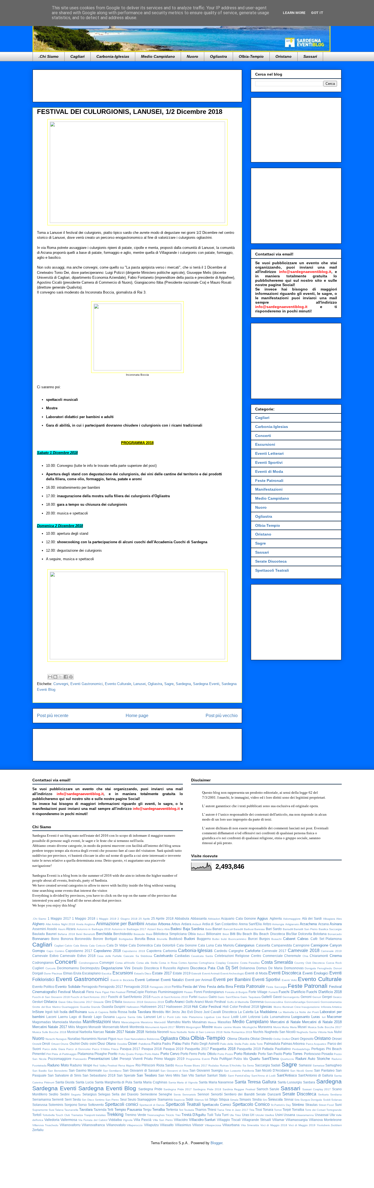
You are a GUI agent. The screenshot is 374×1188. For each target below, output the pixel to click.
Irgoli (49, 1012)
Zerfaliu (38, 1130)
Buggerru (204, 938)
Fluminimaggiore (170, 992)
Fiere (98, 992)
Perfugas (318, 1049)
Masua (212, 1022)
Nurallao (74, 1038)
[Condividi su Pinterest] (71, 677)
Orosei (337, 1038)
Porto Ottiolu (207, 1053)
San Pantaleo (324, 1070)
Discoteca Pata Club (207, 968)
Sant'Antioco (287, 1075)
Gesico (337, 997)
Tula (217, 1115)
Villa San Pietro (163, 1119)
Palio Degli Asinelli (205, 1043)
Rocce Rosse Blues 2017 (191, 1065)
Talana (59, 1109)
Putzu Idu (241, 1058)
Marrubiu (174, 1022)
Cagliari (77, 56)
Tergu (147, 1109)
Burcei (253, 938)
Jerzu (176, 1012)
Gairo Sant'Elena (228, 997)
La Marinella (286, 1012)
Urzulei (259, 1115)
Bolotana (320, 934)
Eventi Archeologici (232, 973)
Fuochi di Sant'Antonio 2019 (169, 997)
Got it (317, 13)
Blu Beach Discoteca (269, 934)
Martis (186, 1022)
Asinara (336, 924)
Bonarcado (335, 934)
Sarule (274, 1089)
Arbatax (151, 924)
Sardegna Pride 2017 (177, 1089)
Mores (180, 1027)
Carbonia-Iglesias (112, 56)
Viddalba (115, 1119)
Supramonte (40, 1109)
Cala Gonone (187, 945)
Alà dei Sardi (312, 918)
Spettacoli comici (121, 1104)
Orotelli (36, 1043)
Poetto (112, 1053)
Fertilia (177, 986)
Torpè (287, 1109)
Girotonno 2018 (133, 1001)
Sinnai (289, 1099)
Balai (208, 929)
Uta (332, 1115)
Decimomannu (68, 968)
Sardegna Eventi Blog (107, 1088)
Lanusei (139, 684)
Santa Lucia (85, 1082)
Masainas (199, 1022)
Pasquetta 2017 (197, 1049)
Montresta (137, 1027)
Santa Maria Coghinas (150, 1082)
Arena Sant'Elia (250, 924)
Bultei (215, 938)
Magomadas (41, 1022)
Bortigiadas (126, 938)
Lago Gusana (104, 1017)
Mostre (207, 1027)
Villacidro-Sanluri (202, 1120)
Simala (234, 1099)
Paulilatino (283, 1049)
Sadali (275, 1065)
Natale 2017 (114, 1032)
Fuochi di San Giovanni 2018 (51, 997)
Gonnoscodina (273, 1001)
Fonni (198, 992)
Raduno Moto (57, 1065)
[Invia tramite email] (50, 677)
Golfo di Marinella (238, 1001)
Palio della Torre (252, 1043)
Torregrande (334, 1109)
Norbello (182, 1032)
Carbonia (170, 951)
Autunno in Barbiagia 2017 (129, 929)
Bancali (228, 929)
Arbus (175, 924)
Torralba (298, 1109)
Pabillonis (145, 1043)
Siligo (213, 1099)
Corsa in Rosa (168, 962)
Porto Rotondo (245, 1054)
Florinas (151, 992)
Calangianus (245, 945)
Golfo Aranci (175, 1002)
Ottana (111, 1043)
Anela (80, 924)
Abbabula (182, 918)
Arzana (323, 924)
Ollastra (243, 1038)
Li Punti (168, 1017)
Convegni (60, 684)
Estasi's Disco (142, 973)
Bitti (232, 934)
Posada (327, 1053)
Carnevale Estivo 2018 (77, 955)
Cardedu (220, 951)
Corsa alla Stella (147, 962)
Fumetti (273, 992)
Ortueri (55, 1043)
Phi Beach (334, 1049)
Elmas (68, 973)
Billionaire (213, 934)
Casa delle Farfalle (109, 955)
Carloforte (252, 951)
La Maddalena (266, 1012)
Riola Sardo (165, 1065)
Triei (177, 1115)
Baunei (51, 934)
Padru (166, 1043)
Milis (71, 1027)
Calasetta (263, 945)
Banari (217, 929)
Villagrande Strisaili (256, 1119)
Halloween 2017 (152, 1006)
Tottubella (48, 1115)
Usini (279, 1115)
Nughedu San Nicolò (280, 1032)
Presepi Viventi (131, 1058)
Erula (77, 973)
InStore (38, 1012)
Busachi (276, 938)
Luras (315, 1017)
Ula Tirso (235, 1115)
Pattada (268, 1049)
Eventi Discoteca (284, 973)
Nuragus (61, 1038)
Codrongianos (43, 962)
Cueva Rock (334, 962)
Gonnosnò (313, 1001)
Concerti (263, 435)
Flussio (188, 992)
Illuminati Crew (291, 1006)
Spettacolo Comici (216, 1105)
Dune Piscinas (53, 973)
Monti (124, 1027)
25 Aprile (144, 918)
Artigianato (292, 924)
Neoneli (163, 1032)
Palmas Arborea (293, 1043)
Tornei (278, 1109)
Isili (56, 1012)
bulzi (224, 938)
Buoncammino (237, 938)
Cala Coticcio (97, 945)
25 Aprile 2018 (162, 918)
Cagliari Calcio (63, 945)
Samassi (305, 1065)
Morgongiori (193, 1027)
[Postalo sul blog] (55, 677)
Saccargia (262, 1065)
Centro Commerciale (267, 955)
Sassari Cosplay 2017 (316, 1089)
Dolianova (247, 968)
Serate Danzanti (268, 1094)
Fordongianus (213, 992)
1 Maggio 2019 (106, 918)
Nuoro (192, 56)
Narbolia (85, 1032)
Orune (64, 1043)
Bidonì (201, 934)
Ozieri (132, 1044)
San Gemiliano (112, 1070)
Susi (51, 1109)
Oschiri (75, 1043)
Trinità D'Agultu (194, 1115)
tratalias (101, 1115)
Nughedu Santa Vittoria (311, 1032)
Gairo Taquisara (250, 997)
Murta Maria (289, 1027)
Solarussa (39, 1104)
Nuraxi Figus (106, 1038)
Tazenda (100, 1109)
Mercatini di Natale (285, 1022)
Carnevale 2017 (274, 951)
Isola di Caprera (98, 1012)
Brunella (162, 938)
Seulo (132, 1099)
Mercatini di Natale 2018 (322, 1022)
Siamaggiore (146, 1099)
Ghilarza (50, 1002)
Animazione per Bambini (120, 923)
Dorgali (37, 973)
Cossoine (233, 962)
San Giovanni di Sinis (174, 1070)
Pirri (48, 1053)
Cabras (303, 939)
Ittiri (168, 1012)
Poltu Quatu (126, 1053)
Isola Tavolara (139, 1012)
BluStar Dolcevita (299, 934)
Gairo (213, 997)
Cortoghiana (206, 962)
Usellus (269, 1115)
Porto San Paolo (270, 1053)
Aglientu (276, 918)
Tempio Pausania (128, 1110)
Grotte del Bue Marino (46, 1006)
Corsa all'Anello (125, 962)
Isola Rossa (118, 1012)
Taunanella (71, 1109)
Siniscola (275, 1099)
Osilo (84, 1043)
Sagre (169, 684)
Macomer (334, 1017)
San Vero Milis (169, 1075)
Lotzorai (254, 1017)
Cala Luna (206, 945)
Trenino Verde (135, 1115)
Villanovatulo (116, 1125)
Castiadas (182, 955)
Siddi (189, 1099)
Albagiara (329, 918)
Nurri (120, 1038)
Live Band (222, 1017)
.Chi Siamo (49, 56)
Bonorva (67, 938)
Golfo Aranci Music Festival (206, 1001)
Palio (186, 1043)
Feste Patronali (269, 480)
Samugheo (333, 1065)
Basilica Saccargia (330, 929)
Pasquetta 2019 (249, 1049)
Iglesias (266, 1007)
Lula (265, 1017)
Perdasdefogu (301, 1049)
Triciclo (170, 1115)
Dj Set (232, 967)
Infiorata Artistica (331, 1006)
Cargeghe (236, 951)
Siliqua (224, 1099)
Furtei (193, 997)
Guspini (119, 1006)
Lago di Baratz (80, 1017)
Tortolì (36, 1115)
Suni (338, 1104)
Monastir (94, 1027)
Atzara (71, 929)
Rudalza (213, 1065)
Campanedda (281, 945)
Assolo (52, 929)
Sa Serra (248, 1065)
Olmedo (266, 1038)
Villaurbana (231, 1125)
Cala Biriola (80, 945)
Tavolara (86, 1110)
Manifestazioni (269, 489)
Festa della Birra (220, 987)
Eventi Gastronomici (86, 684)
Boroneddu (83, 938)
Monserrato (110, 1027)
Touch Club (63, 1115)
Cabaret (289, 939)
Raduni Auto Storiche (312, 1059)
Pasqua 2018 (152, 1049)
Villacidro (181, 1119)
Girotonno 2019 (154, 1001)
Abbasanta (199, 918)
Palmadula (272, 1043)
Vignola (128, 1119)
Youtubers (323, 1125)
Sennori (203, 1094)
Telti (110, 1109)
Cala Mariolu (224, 945)
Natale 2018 (134, 1032)
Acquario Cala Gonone (238, 918)
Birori (226, 934)
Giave (62, 1001)
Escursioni (265, 444)
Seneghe (165, 1094)
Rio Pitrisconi (145, 1065)
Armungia (278, 924)
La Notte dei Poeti (307, 1012)
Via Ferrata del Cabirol (92, 1119)
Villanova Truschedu (45, 1125)
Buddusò (175, 938)
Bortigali (111, 938)
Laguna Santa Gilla (129, 1017)
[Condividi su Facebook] (65, 677)
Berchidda (104, 934)
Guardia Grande (90, 1006)
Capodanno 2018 (107, 951)
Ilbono (277, 1006)
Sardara (309, 1082)
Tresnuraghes (156, 1115)
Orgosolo (306, 1038)
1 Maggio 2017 (59, 918)
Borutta (140, 938)
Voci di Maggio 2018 (273, 1125)
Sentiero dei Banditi (239, 1094)
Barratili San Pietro (306, 929)
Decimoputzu (90, 968)
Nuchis (258, 1032)
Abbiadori (214, 918)
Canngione (301, 945)
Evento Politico (43, 986)
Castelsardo (163, 956)
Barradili (288, 929)
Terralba (158, 1110)
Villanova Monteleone (325, 1119)
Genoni (306, 997)
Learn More (294, 13)
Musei (302, 1027)
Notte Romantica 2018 (238, 1032)
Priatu (148, 1058)
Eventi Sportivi (269, 462)
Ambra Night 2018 (63, 924)
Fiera (90, 992)
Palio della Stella (230, 1043)
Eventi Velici (289, 980)
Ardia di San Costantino (220, 924)
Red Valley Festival (105, 1065)
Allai (48, 924)
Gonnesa (257, 1001)
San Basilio (39, 1070)
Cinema (336, 956)
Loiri (243, 1017)
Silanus (199, 1099)
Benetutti (89, 934)
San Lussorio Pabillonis (239, 1070)
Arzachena (308, 924)
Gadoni (203, 997)
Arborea (164, 924)
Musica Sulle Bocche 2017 (325, 1027)
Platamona (85, 1053)
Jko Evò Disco (192, 1012)
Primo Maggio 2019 (169, 1058)
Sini (265, 1099)
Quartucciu (287, 1058)
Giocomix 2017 (82, 1001)
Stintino (298, 1105)
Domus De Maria (269, 968)
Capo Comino (55, 951)
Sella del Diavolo (125, 1094)
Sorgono (70, 1104)
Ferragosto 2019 (160, 986)
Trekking (115, 1114)
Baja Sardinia (193, 929)
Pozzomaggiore (59, 1058)
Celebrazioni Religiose (232, 955)
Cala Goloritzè (165, 945)
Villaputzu (151, 1125)
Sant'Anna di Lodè (263, 1075)
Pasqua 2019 (173, 1049)
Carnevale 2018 (304, 950)
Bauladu (38, 934)
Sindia (257, 1099)
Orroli (46, 1043)
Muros (277, 1027)
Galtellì (266, 997)
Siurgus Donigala (311, 1099)
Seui (123, 1099)
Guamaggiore (70, 1006)
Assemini (39, 929)
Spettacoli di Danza (152, 1104)
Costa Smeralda (277, 962)
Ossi (101, 1044)
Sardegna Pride (150, 1089)
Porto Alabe (152, 1053)
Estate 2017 (161, 973)
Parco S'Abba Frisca (105, 1049)
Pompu (139, 1053)
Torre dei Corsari (315, 1109)
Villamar (278, 1119)
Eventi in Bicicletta (122, 980)
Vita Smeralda (250, 1125)
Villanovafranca (93, 1125)
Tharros (200, 1109)
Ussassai (322, 1115)
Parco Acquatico (316, 1043)
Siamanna (165, 1099)
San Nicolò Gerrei (301, 1070)
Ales (339, 918)
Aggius (262, 918)
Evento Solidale (67, 987)
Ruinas (224, 1065)
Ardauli (196, 924)
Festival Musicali (71, 992)
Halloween (133, 1006)
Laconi (51, 1017)
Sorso (82, 1104)
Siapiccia (179, 1099)
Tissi (258, 1109)
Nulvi (338, 1032)
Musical (73, 1032)
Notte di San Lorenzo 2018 (205, 1032)
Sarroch (262, 1089)
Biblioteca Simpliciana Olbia (174, 934)
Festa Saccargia (276, 986)
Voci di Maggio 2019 (302, 1125)
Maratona (147, 1022)
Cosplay (221, 962)
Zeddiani (336, 1125)
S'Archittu (235, 1065)
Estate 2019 (182, 973)
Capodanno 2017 (78, 951)
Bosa (151, 939)
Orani (295, 1038)
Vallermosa (69, 1119)
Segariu (76, 1094)
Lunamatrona (280, 1017)
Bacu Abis (163, 929)
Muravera (265, 1027)
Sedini (65, 1094)
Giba (70, 1001)
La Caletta (246, 1012)
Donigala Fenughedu (318, 968)
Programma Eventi (198, 1058)
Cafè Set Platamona (326, 938)
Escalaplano (91, 973)
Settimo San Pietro (107, 1099)
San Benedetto (58, 1070)
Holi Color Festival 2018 (241, 1006)
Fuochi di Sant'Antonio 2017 (89, 997)
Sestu (77, 1099)
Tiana (220, 1109)
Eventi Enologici (315, 973)
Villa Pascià (142, 1119)
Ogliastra (218, 56)
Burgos (264, 938)
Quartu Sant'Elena (264, 1059)
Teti (181, 1109)
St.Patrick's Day (281, 1104)
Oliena (232, 1038)
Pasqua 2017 (130, 1049)
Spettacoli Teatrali (272, 570)
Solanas (336, 1099)
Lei (159, 1017)
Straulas (311, 1104)
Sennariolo (189, 1094)
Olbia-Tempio (251, 56)
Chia (305, 955)
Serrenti (58, 1099)
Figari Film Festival (113, 992)
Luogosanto (300, 1017)
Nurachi (50, 1038)
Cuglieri (38, 968)
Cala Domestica (141, 945)
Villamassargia (297, 1119)
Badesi (176, 929)
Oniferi (286, 1038)
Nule (330, 1032)
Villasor (197, 1125)
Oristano (283, 56)
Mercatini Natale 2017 (49, 1027)
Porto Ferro (188, 1053)
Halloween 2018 (178, 1006)
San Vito (187, 1075)
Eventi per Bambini (232, 979)
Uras (245, 1115)
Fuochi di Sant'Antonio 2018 (129, 997)
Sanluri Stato (216, 1075)
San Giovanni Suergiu (206, 1070)
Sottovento (96, 1104)
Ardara (186, 924)
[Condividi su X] (60, 677)
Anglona (89, 924)
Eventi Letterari (269, 453)
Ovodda (122, 1043)
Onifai (277, 1038)
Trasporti (89, 1115)
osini (93, 1043)
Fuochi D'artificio (292, 992)
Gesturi (37, 1001)
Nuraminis (89, 1038)
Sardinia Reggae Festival (239, 1089)
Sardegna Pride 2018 (207, 1089)
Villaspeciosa (213, 1125)
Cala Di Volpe (117, 945)
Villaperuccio (135, 1125)
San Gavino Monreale (85, 1070)
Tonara (268, 1109)
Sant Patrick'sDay (239, 1075)
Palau (176, 1044)
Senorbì (217, 1094)
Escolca (106, 973)
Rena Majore (126, 1065)
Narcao (98, 1032)
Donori (337, 968)
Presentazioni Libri (103, 1059)
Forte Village (258, 992)
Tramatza (77, 1115)
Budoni (189, 939)
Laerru (63, 1017)
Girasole (98, 1001)
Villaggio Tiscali (229, 1119)
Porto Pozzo (225, 1053)
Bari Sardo (274, 929)
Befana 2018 (66, 934)
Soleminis (55, 1104)
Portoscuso (312, 1053)
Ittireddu (158, 1012)
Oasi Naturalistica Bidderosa (142, 1038)
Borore (98, 938)
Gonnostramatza (331, 1001)
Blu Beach (244, 934)
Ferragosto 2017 (111, 986)
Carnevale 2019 (331, 951)
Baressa (259, 929)
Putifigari (225, 1058)
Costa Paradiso (250, 962)
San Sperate (126, 1075)
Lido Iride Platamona (189, 1017)
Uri (252, 1115)
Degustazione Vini (115, 968)
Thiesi (211, 1109)
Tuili (210, 1115)
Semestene (148, 1094)
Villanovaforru (70, 1125)
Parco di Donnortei (78, 1049)
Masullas (224, 1022)
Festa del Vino (194, 987)
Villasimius (183, 1125)
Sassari (310, 56)
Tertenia (172, 1109)
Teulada (189, 1109)
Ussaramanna (305, 1115)
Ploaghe (100, 1053)
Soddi (326, 1099)
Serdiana (336, 1094)
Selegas (104, 1094)
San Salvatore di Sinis (64, 1075)
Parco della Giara (53, 1049)
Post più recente (52, 715)
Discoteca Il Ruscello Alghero (166, 968)
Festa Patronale (249, 986)
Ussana (289, 1115)
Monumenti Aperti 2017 (160, 1027)
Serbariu (323, 1094)
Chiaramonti (319, 955)
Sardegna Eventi (206, 684)
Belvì (79, 934)
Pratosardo (80, 1058)
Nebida (150, 1032)
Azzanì (151, 929)
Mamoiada (60, 1022)
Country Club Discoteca (309, 962)
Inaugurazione (310, 1006)
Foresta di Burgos (236, 992)
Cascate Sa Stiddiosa (137, 955)
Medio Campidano (158, 56)
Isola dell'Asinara (73, 1012)
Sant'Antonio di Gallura (315, 1075)
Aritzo (267, 924)
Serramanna (41, 1099)
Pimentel (38, 1053)
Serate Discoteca (271, 561)
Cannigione (319, 945)
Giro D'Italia (113, 1001)
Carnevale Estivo (45, 955)
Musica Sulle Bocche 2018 (49, 1032)
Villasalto (167, 1125)
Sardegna (183, 684)
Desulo (137, 968)
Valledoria (51, 1119)
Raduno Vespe (81, 1065)
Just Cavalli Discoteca (220, 1012)
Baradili (238, 929)
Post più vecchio (222, 715)
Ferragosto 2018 (136, 986)
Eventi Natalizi (172, 980)
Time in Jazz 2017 (236, 1109)
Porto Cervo (169, 1054)
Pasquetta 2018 (222, 1049)
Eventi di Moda (269, 471)
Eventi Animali (211, 973)
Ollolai (255, 1038)
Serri (68, 1099)
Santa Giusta (65, 1082)
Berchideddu (123, 934)
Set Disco (88, 1099)
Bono (55, 938)
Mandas (75, 1022)
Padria (156, 1043)
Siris (297, 1099)
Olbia (184, 1038)
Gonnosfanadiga (295, 1001)
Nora (173, 1032)
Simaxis (245, 1099)
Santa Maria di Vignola (183, 1082)
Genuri (316, 997)
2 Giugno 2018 (127, 918)
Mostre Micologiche (245, 1027)
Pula (214, 1058)
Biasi (149, 934)
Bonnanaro (40, 939)
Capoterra (154, 951)
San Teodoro (147, 1075)
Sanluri (200, 1075)
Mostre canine (223, 1027)
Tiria (251, 1109)
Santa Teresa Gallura (255, 1082)
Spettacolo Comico (251, 1104)
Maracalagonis (130, 1022)
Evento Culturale (118, 684)
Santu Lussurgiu (290, 1082)
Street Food (326, 1104)
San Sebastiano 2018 (98, 1075)
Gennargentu (291, 997)
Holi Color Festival (206, 1007)
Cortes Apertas (188, 962)
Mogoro (82, 1027)
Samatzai (318, 1065)
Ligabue (209, 1017)
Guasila (107, 1006)
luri (324, 1017)
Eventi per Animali (198, 980)
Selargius (89, 1094)
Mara (116, 1022)
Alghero (38, 924)
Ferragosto (90, 986)
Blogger (216, 1143)
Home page (137, 715)
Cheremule (292, 955)
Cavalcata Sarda (202, 955)
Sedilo (53, 1094)
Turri (225, 1115)
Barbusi (249, 929)
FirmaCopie (135, 992)
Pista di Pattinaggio (64, 1053)
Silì (206, 1099)
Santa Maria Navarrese (216, 1082)
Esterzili (196, 973)
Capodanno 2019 (133, 951)
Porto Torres (293, 1054)
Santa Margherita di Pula (113, 1082)
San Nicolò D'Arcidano (272, 1070)
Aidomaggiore (292, 918)
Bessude (139, 934)
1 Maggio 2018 (83, 918)
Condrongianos (88, 962)
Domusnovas (294, 968)
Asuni (61, 929)
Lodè (235, 1017)
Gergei (327, 997)
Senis (177, 1094)
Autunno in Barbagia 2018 (94, 929)
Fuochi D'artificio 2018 (324, 992)
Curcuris (50, 968)
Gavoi (277, 997)
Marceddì (160, 1022)
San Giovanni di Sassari (141, 1070)
